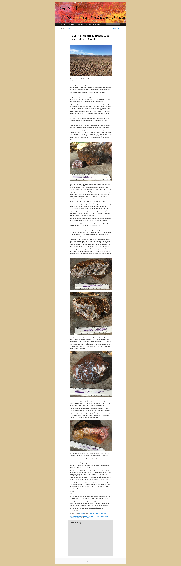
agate (94, 513)
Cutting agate (103, 515)
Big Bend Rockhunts (89, 515)
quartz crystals (78, 516)
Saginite (97, 516)
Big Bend (76, 515)
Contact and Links (97, 24)
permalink (87, 517)
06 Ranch (90, 513)
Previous (114, 28)
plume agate (72, 516)
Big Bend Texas (97, 515)
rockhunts (93, 516)
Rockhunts (81, 513)
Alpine (102, 513)
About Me (63, 24)
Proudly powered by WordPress (90, 561)
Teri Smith (102, 516)
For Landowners (79, 24)
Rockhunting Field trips (86, 516)
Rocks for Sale (88, 24)
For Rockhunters (70, 24)
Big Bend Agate (81, 515)
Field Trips (108, 515)
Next (119, 28)
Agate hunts (97, 513)
